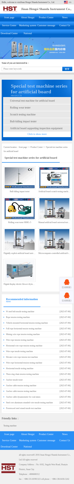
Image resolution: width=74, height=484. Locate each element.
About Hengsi (27, 17)
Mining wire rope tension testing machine (23, 334)
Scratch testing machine (23, 114)
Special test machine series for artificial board (30, 157)
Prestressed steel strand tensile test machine (23, 408)
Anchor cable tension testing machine (21, 385)
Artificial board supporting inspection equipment (36, 128)
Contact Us (64, 25)
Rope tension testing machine (18, 317)
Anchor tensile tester (14, 380)
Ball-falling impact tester (23, 121)
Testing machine (10, 425)
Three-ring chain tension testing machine (22, 374)
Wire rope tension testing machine (20, 340)
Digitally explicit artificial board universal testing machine (27, 253)
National (28, 33)
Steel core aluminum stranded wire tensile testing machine (29, 402)
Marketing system (27, 25)
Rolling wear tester (20, 107)
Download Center (9, 33)
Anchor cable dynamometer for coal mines (23, 397)
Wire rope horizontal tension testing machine (24, 363)
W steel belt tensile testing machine (20, 311)
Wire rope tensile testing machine (19, 351)
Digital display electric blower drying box (20, 284)
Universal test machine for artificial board (32, 100)
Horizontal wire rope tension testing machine (24, 345)
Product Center (46, 17)
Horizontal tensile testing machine (19, 368)
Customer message (46, 25)
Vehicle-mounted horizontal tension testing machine (27, 323)
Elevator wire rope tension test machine (22, 357)
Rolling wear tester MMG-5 (19, 222)
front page (9, 17)
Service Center (9, 25)
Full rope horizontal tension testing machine (23, 328)
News (64, 17)
